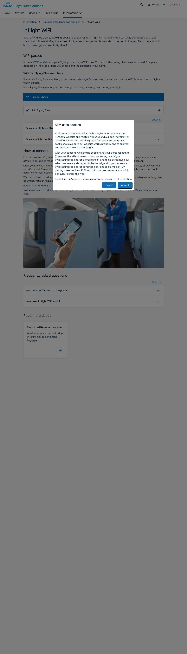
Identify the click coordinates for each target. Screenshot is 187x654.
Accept (125, 185)
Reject (109, 185)
